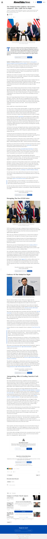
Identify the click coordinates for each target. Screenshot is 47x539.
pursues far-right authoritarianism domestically (20, 366)
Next (37, 475)
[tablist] (11, 482)
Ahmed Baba (12, 508)
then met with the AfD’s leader (31, 307)
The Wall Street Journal (21, 178)
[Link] (5, 198)
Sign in (44, 2)
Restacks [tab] (13, 481)
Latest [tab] (10, 493)
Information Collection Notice (23, 514)
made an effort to (33, 244)
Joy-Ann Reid (17, 518)
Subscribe (39, 2)
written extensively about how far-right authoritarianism (19, 346)
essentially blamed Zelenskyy (27, 148)
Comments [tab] (9, 481)
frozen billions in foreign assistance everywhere (30, 390)
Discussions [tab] (14, 493)
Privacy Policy (30, 514)
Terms (25, 534)
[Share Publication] (36, 2)
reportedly (20, 116)
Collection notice (28, 534)
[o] (36, 498)
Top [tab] (7, 493)
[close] (32, 498)
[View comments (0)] (11, 17)
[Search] (34, 2)
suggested (23, 259)
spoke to (14, 178)
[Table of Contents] (1, 269)
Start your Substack (21, 536)
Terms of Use (28, 513)
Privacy (23, 534)
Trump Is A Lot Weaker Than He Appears (17, 495)
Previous (10, 475)
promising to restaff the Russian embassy (29, 169)
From (33, 327)
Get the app (27, 536)
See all (9, 522)
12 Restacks (17, 468)
